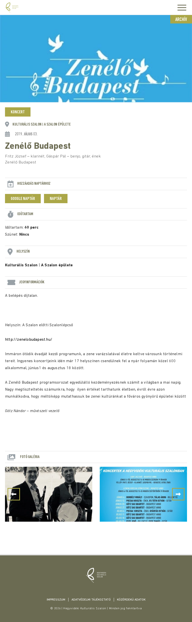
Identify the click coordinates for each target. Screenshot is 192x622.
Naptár (56, 199)
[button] (178, 494)
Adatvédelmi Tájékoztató (91, 599)
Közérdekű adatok (131, 599)
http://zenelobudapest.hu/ (28, 340)
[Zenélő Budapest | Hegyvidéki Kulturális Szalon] (96, 575)
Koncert (18, 112)
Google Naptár (23, 199)
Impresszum (56, 599)
